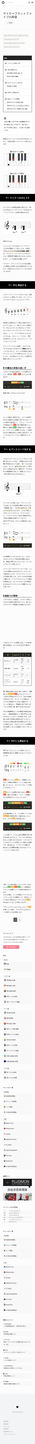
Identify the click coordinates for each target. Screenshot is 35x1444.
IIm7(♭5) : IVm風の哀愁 (16, 102)
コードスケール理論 (12, 1051)
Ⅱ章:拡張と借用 (11, 1024)
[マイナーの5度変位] (17, 234)
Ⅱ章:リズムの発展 (11, 1078)
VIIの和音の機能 (13, 76)
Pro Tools (9, 1156)
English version (7, 942)
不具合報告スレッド (9, 1376)
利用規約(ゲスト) (8, 1431)
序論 (7, 964)
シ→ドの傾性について (10, 1360)
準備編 (8, 969)
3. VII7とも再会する (12, 92)
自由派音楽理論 (10, 1096)
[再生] (5, 387)
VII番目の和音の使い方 (15, 73)
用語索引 (5, 1424)
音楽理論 (5, 1421)
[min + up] (17, 166)
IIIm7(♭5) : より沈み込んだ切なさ (19, 105)
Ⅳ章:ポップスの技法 (12, 1034)
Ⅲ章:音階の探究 (11, 991)
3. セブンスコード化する (14, 83)
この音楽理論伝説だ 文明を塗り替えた (15, 1326)
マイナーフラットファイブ (11, 47)
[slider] (14, 387)
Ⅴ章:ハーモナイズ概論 (13, 1002)
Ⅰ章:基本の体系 (10, 1013)
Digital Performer (11, 1139)
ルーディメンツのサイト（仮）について (14, 1352)
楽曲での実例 (13, 86)
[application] (17, 386)
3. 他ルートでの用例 (12, 99)
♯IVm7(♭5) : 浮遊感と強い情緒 (18, 109)
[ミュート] (24, 387)
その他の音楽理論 (11, 1112)
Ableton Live (9, 1123)
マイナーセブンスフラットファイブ (14, 43)
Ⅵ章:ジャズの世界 (11, 1045)
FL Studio (9, 1145)
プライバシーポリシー (9, 1434)
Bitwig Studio (10, 1128)
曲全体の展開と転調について (12, 1384)
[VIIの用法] (17, 410)
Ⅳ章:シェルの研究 (11, 996)
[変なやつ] (17, 315)
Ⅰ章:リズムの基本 (11, 1072)
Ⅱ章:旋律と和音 (11, 986)
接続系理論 (9, 1018)
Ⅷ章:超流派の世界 (12, 1061)
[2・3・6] (17, 773)
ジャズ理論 (9, 1107)
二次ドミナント (14, 750)
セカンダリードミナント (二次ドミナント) (16, 35)
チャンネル (6, 1426)
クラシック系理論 (11, 1101)
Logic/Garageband (11, 1150)
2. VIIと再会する (11, 70)
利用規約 (5, 1429)
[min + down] (17, 188)
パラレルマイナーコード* (11, 39)
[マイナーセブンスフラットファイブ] (17, 496)
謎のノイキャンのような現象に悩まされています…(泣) (17, 1343)
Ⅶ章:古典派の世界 (12, 1056)
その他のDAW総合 (11, 1166)
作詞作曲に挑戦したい (10, 1334)
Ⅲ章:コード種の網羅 (12, 1029)
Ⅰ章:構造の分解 (10, 980)
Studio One (9, 1161)
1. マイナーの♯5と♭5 (13, 63)
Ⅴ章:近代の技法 (11, 1040)
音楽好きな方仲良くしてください (13, 1368)
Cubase (8, 1134)
